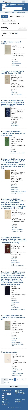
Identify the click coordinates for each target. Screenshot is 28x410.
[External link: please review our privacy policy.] (3, 393)
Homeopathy (14, 187)
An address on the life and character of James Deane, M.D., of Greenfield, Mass (13, 133)
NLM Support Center (20, 399)
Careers (17, 403)
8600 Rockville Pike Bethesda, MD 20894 (20, 393)
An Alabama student (10, 352)
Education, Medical (17, 370)
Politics (13, 304)
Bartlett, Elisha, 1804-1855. (18, 309)
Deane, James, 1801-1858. (18, 153)
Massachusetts (15, 307)
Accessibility (18, 401)
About (7, 12)
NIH (11, 408)
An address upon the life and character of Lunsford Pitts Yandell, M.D (13, 317)
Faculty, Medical (15, 262)
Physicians (15, 61)
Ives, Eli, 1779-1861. (16, 94)
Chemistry (14, 260)
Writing (13, 306)
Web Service (21, 12)
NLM (9, 408)
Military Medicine (16, 63)
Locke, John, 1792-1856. (17, 266)
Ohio (12, 264)
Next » (17, 33)
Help (13, 12)
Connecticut (14, 92)
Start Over (4, 16)
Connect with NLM (6, 390)
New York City (15, 189)
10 (9, 36)
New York (14, 227)
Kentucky (13, 340)
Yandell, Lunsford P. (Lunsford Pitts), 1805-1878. (17, 344)
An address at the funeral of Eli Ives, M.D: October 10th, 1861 (12, 72)
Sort (3, 36)
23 (8, 382)
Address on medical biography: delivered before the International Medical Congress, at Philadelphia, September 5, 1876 (12, 103)
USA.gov (18, 408)
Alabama (14, 371)
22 (5, 382)
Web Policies (5, 399)
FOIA (3, 401)
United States (15, 65)
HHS (14, 408)
